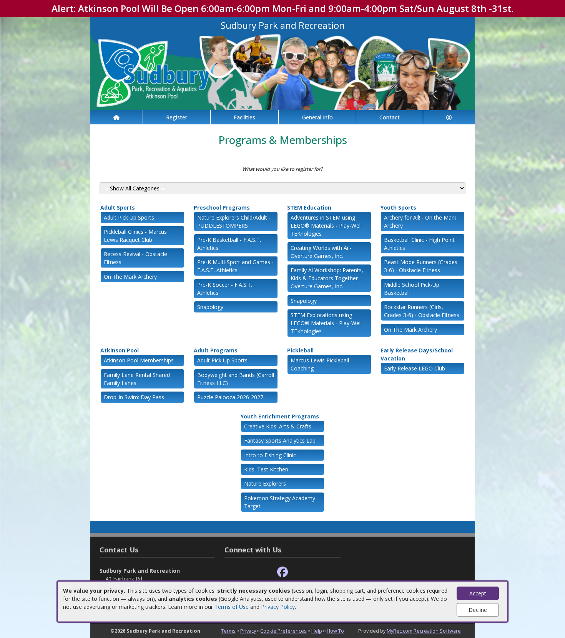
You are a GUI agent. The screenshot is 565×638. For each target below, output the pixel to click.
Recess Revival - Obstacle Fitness (135, 258)
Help (316, 630)
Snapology (210, 307)
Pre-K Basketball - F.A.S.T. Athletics (229, 243)
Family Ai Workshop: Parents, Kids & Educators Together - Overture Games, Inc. (327, 278)
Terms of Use (231, 606)
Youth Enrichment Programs (280, 416)
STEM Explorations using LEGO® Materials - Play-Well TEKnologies (326, 323)
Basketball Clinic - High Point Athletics (419, 243)
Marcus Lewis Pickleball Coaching (320, 364)
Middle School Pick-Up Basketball (411, 288)
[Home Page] (116, 117)
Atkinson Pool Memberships (139, 360)
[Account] (449, 117)
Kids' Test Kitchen (266, 469)
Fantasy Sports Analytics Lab (280, 440)
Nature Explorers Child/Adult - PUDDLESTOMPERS (234, 221)
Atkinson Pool (119, 350)
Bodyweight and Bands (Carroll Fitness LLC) (235, 379)
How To (335, 630)
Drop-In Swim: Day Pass (134, 397)
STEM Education (309, 207)
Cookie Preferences (283, 630)
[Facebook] (282, 572)
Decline (478, 609)
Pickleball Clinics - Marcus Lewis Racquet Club (135, 235)
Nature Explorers (265, 483)
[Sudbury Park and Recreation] (282, 71)
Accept (477, 593)
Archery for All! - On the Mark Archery (420, 221)
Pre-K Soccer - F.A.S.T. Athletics (224, 288)
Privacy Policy (278, 606)
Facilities (244, 117)
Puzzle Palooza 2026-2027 (230, 397)
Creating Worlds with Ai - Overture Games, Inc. (321, 251)
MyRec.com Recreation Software (424, 630)
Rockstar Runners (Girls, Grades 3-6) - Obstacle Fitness (421, 311)
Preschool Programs (222, 207)
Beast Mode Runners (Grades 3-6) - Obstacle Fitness (420, 266)
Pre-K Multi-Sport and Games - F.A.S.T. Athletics (235, 266)
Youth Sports (398, 207)
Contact (389, 117)
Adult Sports (117, 207)
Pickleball (300, 350)
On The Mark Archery (130, 276)
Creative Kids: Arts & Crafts (277, 426)
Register (176, 117)
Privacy (248, 630)
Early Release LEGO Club (414, 368)
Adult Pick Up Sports (129, 217)
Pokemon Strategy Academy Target (279, 502)
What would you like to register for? (282, 168)
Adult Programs (216, 350)
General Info (317, 117)
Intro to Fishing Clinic (270, 455)
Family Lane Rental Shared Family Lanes (137, 379)
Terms (228, 630)
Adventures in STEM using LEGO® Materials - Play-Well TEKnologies (326, 225)
